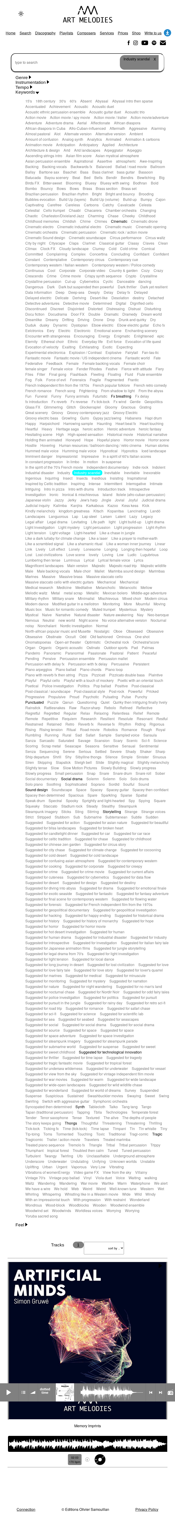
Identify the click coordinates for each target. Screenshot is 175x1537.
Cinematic (119, 221)
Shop (136, 33)
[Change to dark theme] (21, 14)
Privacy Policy (146, 1509)
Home (10, 33)
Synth (80, 1106)
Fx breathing (121, 396)
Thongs (71, 1123)
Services (107, 33)
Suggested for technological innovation (110, 1052)
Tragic (157, 1134)
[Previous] (150, 1392)
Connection (26, 1509)
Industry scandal (87, 472)
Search (25, 33)
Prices (123, 33)
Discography (45, 33)
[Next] (160, 1392)
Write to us (153, 33)
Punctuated (34, 702)
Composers (86, 33)
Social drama (71, 778)
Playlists (66, 33)
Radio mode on (170, 1392)
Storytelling (112, 811)
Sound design (36, 789)
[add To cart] (100, 1459)
